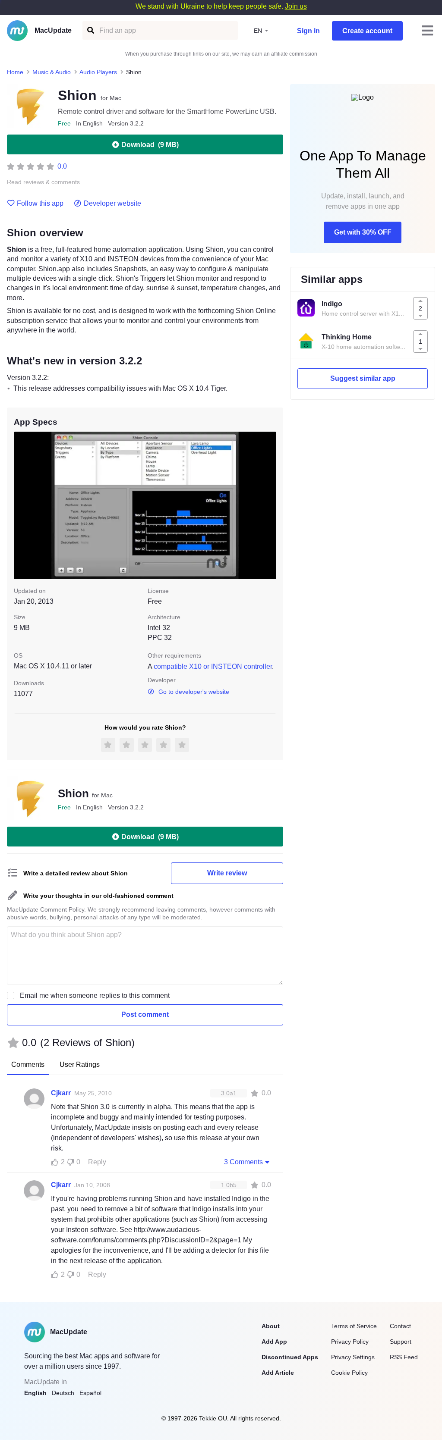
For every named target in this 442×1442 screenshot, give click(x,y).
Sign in (308, 30)
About (271, 1326)
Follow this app (40, 203)
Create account (367, 30)
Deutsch (63, 1393)
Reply (97, 1161)
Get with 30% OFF (362, 232)
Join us (296, 6)
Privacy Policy (350, 1341)
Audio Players (98, 72)
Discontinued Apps (290, 1357)
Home (15, 72)
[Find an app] (90, 30)
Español (90, 1393)
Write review (227, 873)
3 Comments (243, 1161)
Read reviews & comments (43, 182)
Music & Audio (51, 72)
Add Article (278, 1372)
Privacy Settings (353, 1357)
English (35, 1393)
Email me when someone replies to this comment (95, 995)
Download (150, 144)
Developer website (112, 203)
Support (400, 1341)
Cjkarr (61, 1092)
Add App (274, 1341)
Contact (400, 1326)
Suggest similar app (362, 378)
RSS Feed (404, 1357)
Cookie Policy (349, 1372)
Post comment (145, 1014)
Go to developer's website (193, 692)
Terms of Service (354, 1326)
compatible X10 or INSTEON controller (213, 666)
